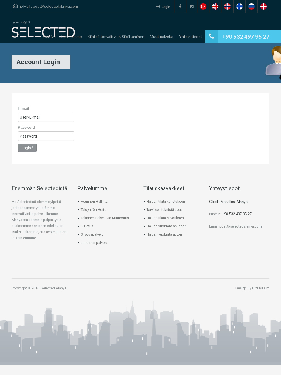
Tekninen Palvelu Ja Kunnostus (105, 218)
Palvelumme (71, 36)
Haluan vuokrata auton (164, 234)
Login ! (27, 147)
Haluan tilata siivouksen (165, 218)
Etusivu (49, 36)
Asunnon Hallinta (94, 201)
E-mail (23, 108)
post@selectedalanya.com (55, 6)
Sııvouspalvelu (92, 234)
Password (26, 127)
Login (166, 7)
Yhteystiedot (190, 36)
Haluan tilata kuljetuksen (166, 201)
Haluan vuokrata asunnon (167, 226)
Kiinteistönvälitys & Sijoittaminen (115, 36)
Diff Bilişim (260, 288)
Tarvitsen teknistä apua (165, 210)
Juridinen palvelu (94, 242)
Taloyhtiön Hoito (93, 210)
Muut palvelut (162, 36)
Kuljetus (87, 226)
